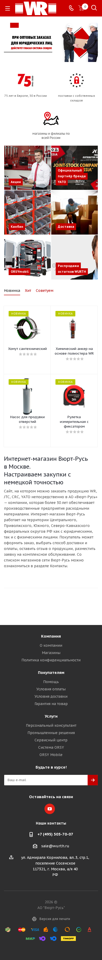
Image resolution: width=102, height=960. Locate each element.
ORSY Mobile (51, 754)
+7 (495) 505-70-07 (55, 834)
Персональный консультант (51, 725)
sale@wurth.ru (55, 846)
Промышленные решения (51, 732)
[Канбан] (27, 212)
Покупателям (51, 672)
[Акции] (27, 168)
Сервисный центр (51, 740)
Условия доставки (51, 696)
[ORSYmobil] (27, 257)
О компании (51, 645)
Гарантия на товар (51, 703)
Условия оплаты (51, 689)
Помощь (51, 681)
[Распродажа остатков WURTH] (74, 257)
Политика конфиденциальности (51, 660)
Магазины (51, 652)
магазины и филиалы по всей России (51, 136)
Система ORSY (51, 747)
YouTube (49, 809)
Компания (51, 636)
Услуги (51, 716)
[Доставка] (74, 212)
